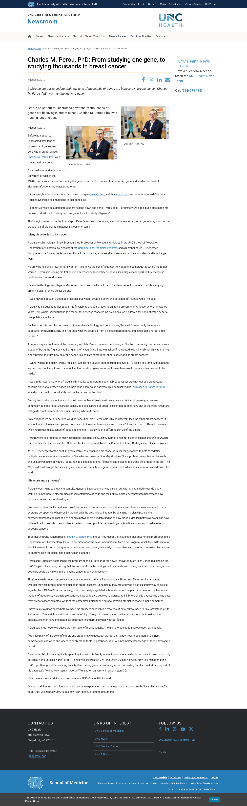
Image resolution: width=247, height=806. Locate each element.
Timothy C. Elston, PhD (79, 536)
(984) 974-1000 (37, 756)
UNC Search (211, 4)
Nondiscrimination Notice (174, 783)
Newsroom (43, 21)
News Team (117, 36)
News (40, 36)
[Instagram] (174, 729)
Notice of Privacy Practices (112, 783)
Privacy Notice (32, 801)
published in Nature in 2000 (149, 387)
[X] (191, 729)
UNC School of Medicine (45, 14)
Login (214, 777)
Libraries (152, 4)
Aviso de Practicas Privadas (143, 783)
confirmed (122, 194)
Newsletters (57, 36)
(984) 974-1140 (192, 90)
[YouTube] (182, 729)
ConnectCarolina (193, 4)
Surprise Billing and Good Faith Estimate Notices (193, 789)
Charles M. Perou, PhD (41, 157)
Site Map (163, 752)
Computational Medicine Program (97, 248)
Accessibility (129, 4)
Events (141, 4)
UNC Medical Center (107, 746)
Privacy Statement (196, 777)
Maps (163, 4)
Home (29, 36)
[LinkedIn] (167, 729)
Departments (175, 4)
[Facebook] (160, 729)
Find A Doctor (103, 754)
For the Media (140, 36)
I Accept (214, 799)
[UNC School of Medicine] (58, 782)
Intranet (175, 777)
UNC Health (72, 14)
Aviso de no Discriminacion (204, 783)
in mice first (97, 194)
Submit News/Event (88, 36)
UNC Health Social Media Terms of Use (177, 740)
